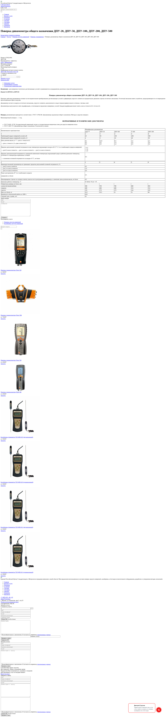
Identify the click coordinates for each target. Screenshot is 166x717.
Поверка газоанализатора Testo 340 (11, 392)
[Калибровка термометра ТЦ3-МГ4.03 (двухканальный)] (20, 435)
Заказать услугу (5, 78)
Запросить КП (5, 80)
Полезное (7, 17)
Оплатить (7, 25)
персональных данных (44, 634)
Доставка (7, 22)
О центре (7, 19)
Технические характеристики (13, 86)
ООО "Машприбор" (7, 62)
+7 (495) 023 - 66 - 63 (7, 597)
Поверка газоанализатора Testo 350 (11, 360)
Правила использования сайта (10, 602)
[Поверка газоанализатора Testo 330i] (20, 313)
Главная (6, 14)
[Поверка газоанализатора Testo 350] (20, 358)
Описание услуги (9, 83)
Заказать (6, 23)
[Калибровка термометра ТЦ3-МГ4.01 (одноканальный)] (20, 571)
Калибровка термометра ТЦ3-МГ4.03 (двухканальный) (17, 437)
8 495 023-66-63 (5, 4)
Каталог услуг (8, 16)
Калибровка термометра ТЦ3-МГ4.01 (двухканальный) (17, 527)
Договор (6, 20)
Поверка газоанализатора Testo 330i (11, 315)
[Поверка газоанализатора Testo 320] (20, 268)
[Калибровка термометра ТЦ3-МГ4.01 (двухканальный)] (20, 525)
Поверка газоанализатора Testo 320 (11, 270)
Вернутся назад (5, 674)
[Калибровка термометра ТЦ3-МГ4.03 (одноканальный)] (20, 480)
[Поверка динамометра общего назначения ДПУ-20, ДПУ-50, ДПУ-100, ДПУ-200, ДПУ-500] (20, 56)
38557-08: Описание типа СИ (9, 71)
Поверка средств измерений (12, 222)
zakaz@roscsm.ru (5, 6)
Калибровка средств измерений (13, 223)
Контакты (7, 27)
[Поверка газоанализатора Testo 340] (20, 390)
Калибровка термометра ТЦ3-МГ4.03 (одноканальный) (17, 482)
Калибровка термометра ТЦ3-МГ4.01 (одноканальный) (17, 572)
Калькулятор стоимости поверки (10, 35)
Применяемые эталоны (11, 84)
